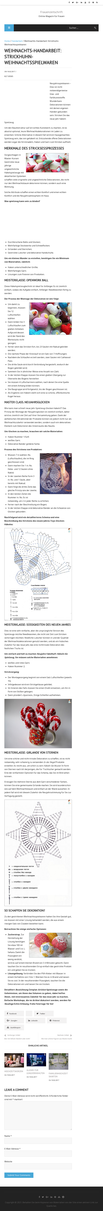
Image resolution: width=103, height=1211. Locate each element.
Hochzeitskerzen (13, 1071)
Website (8, 1161)
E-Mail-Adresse (12, 1148)
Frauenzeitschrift (51, 12)
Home (7, 41)
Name (8, 1136)
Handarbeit (17, 41)
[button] (9, 27)
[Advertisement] (25, 100)
